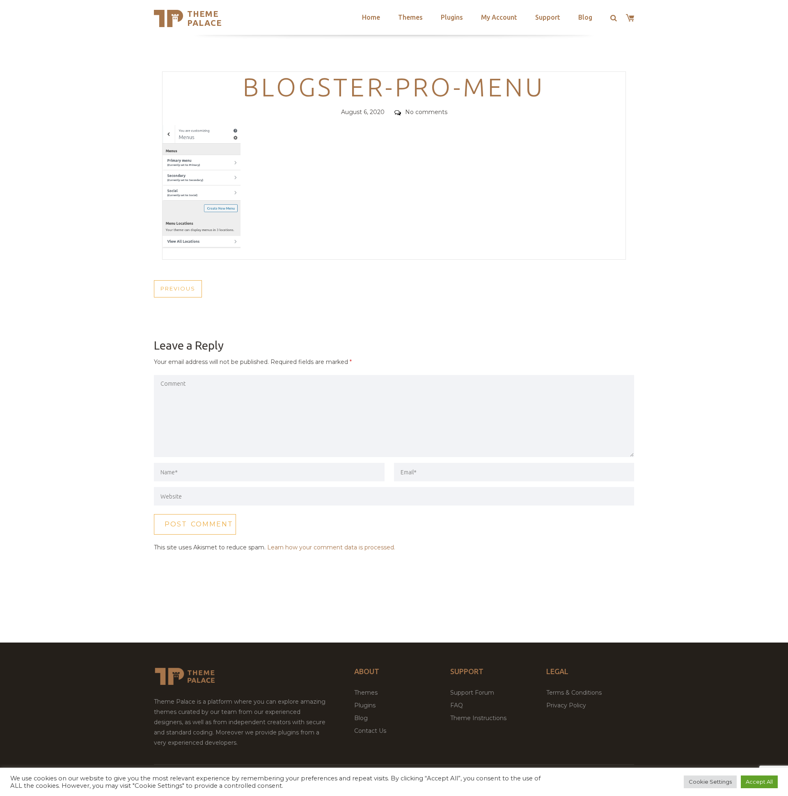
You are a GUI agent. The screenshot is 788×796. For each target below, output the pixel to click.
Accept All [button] (759, 781)
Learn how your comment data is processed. (331, 547)
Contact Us (370, 730)
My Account (499, 17)
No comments (426, 112)
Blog (585, 17)
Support (547, 17)
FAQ (456, 705)
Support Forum (472, 692)
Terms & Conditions (574, 692)
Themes (410, 17)
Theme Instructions (478, 718)
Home (371, 17)
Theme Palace (204, 18)
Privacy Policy (566, 705)
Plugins (452, 17)
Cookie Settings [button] (710, 781)
